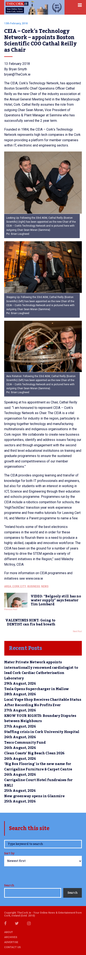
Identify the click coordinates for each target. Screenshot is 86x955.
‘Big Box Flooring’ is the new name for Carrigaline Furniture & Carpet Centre (38, 767)
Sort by (9, 853)
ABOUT (8, 932)
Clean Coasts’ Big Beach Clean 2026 (34, 753)
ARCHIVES (10, 937)
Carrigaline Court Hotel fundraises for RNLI (38, 783)
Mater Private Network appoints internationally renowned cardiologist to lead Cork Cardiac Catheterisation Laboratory (41, 670)
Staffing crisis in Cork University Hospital (41, 732)
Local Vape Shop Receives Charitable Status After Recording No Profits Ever (42, 702)
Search (9, 885)
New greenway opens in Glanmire (34, 796)
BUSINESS (33, 586)
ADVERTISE (11, 942)
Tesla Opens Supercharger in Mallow (36, 689)
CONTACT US (12, 947)
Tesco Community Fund (25, 742)
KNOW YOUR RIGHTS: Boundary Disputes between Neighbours (40, 718)
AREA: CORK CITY (15, 586)
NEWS (44, 586)
